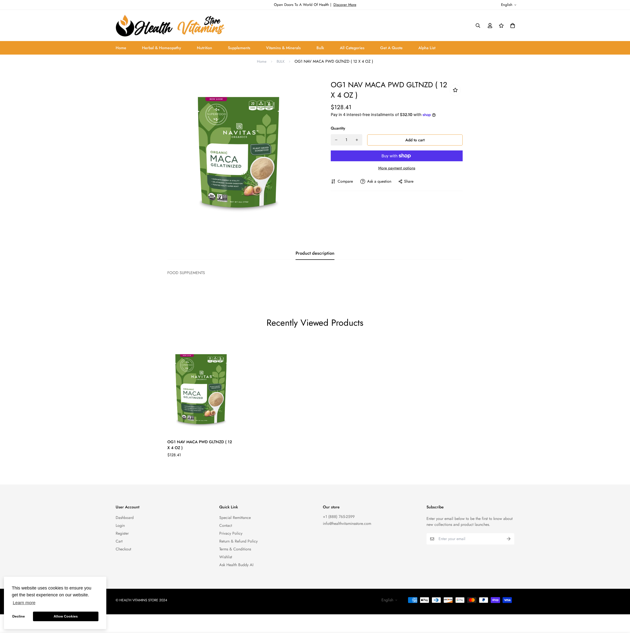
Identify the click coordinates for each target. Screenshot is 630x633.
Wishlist (225, 557)
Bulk (320, 48)
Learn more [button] (24, 602)
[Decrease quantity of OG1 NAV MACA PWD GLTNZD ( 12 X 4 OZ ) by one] (336, 140)
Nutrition (204, 48)
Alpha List (426, 48)
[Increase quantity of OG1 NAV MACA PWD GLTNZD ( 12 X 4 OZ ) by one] (356, 140)
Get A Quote (391, 48)
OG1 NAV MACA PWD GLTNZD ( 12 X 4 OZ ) (199, 445)
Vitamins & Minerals (283, 48)
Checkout (123, 549)
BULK (280, 61)
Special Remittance (235, 517)
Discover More (344, 4)
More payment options (396, 168)
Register (122, 533)
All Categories (352, 48)
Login (120, 525)
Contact (225, 525)
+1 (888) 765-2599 (339, 516)
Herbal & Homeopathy (161, 48)
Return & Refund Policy (238, 541)
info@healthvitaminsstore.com (347, 523)
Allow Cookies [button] (66, 616)
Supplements (239, 48)
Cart (119, 541)
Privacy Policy (230, 533)
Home (121, 48)
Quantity (338, 128)
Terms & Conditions (235, 549)
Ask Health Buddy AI (236, 565)
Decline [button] (18, 616)
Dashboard (125, 517)
